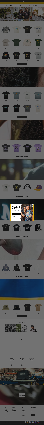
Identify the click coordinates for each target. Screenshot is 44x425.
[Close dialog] (32, 204)
